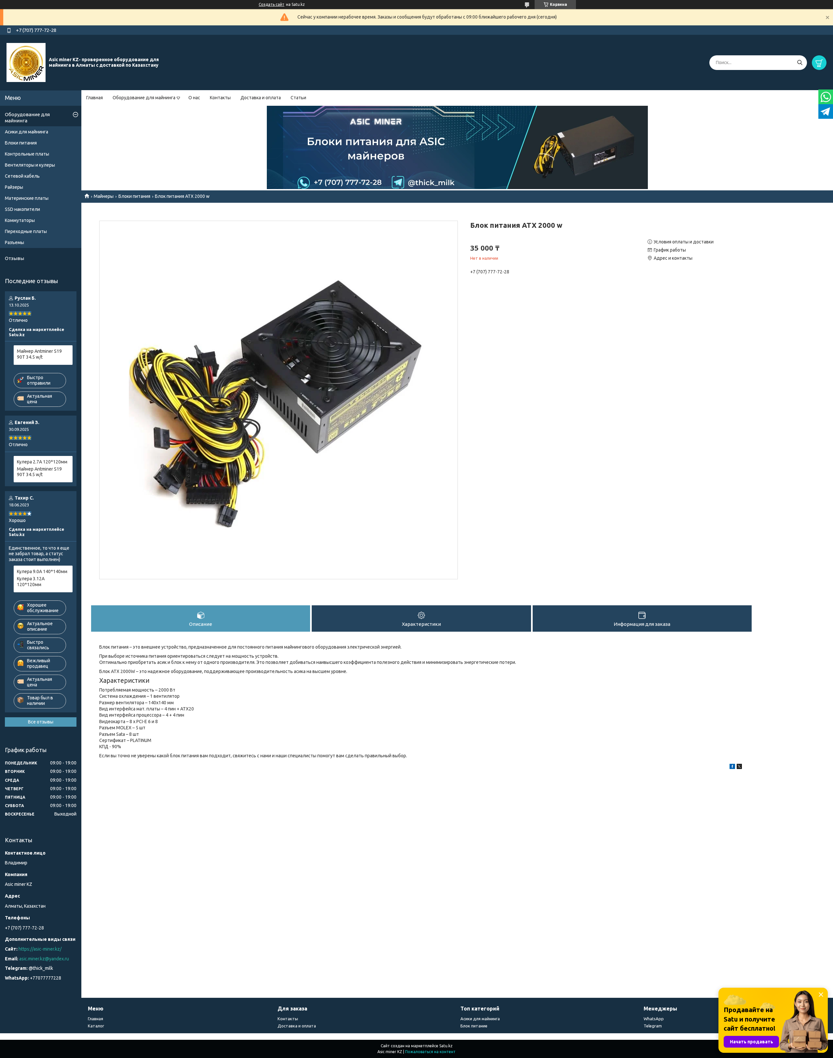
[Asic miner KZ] (26, 62)
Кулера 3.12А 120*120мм (31, 581)
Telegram (653, 1026)
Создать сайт (271, 4)
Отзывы (14, 258)
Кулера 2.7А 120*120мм (42, 461)
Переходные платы (26, 231)
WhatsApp (654, 1018)
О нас (194, 97)
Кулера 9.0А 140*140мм (42, 571)
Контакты (220, 97)
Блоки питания (134, 196)
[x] (739, 767)
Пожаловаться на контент (430, 1052)
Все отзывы (40, 721)
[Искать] (799, 62)
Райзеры (14, 187)
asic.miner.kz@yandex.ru (44, 958)
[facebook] (732, 767)
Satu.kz (446, 1046)
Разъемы (14, 242)
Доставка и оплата (260, 97)
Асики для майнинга (26, 131)
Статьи (298, 97)
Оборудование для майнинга (144, 97)
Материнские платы (26, 198)
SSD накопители (22, 209)
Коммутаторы (20, 220)
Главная (94, 97)
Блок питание (473, 1026)
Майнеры (104, 196)
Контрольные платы (27, 154)
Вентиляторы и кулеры (30, 165)
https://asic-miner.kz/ (40, 949)
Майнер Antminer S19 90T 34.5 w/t (39, 354)
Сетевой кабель (22, 176)
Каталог (96, 1026)
